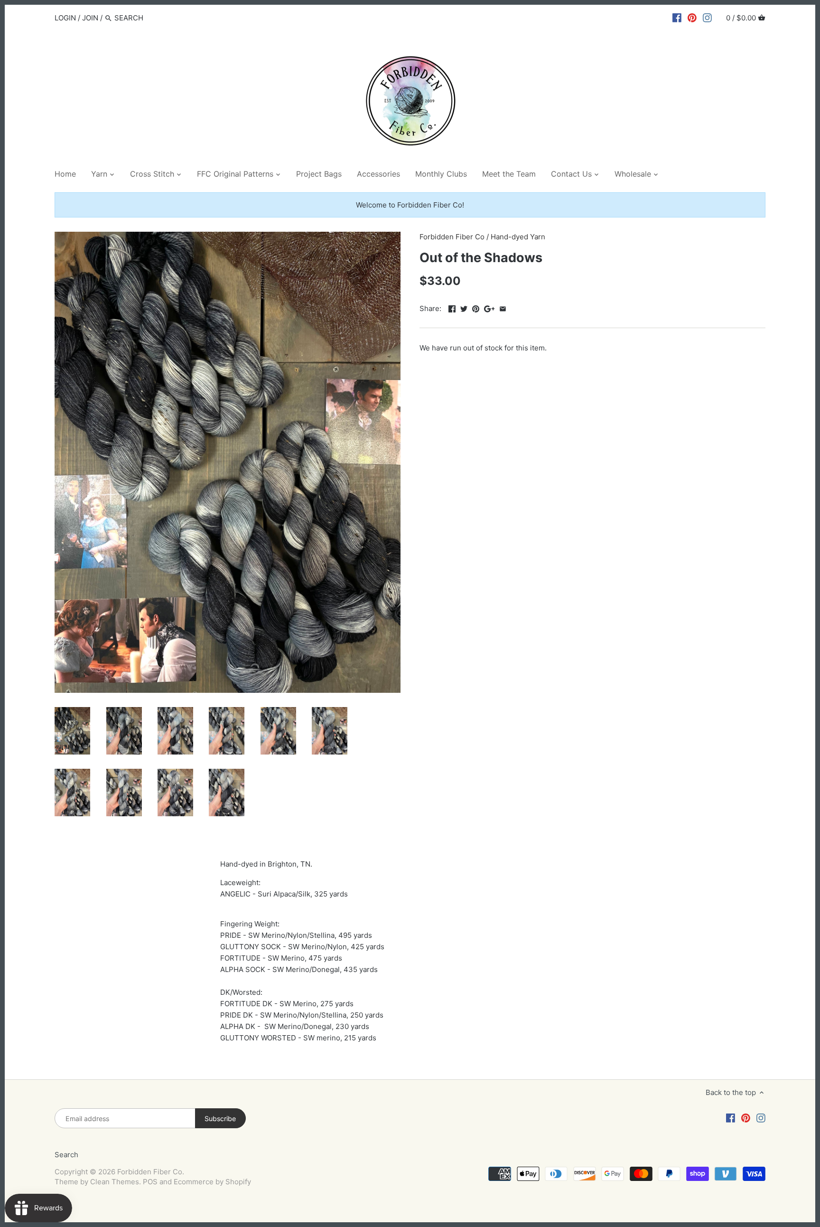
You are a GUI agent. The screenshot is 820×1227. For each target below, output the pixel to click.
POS (150, 1181)
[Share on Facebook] (452, 307)
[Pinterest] (692, 18)
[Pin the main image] (475, 307)
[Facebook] (676, 18)
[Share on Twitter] (463, 307)
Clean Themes (114, 1181)
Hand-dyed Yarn (518, 236)
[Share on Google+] (489, 307)
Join (90, 17)
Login (65, 17)
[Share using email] (502, 307)
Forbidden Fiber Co (452, 236)
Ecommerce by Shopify (212, 1181)
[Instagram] (707, 18)
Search (66, 1154)
